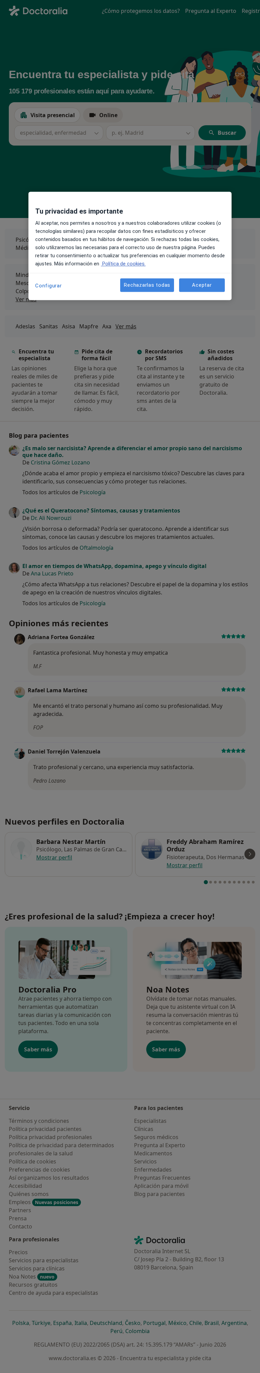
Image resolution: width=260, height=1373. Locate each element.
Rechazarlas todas (147, 285)
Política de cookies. (123, 264)
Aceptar (202, 285)
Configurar (48, 286)
